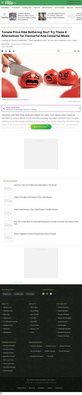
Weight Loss (7, 294)
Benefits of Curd (9, 356)
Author (50, 388)
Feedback (41, 388)
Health (5, 304)
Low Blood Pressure (10, 321)
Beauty (32, 304)
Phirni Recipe (7, 371)
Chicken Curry (51, 346)
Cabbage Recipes (64, 329)
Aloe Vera (34, 307)
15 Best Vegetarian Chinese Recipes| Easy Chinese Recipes (35, 234)
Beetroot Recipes (64, 332)
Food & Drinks (59, 7)
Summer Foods (8, 349)
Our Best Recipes (10, 181)
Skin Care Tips (8, 360)
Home (3, 27)
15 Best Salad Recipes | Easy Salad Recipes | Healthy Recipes (36, 209)
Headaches (7, 332)
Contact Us (58, 388)
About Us (32, 388)
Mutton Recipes (65, 346)
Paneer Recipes (63, 314)
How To (9, 27)
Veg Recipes (61, 304)
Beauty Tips (35, 329)
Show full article (40, 127)
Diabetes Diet (8, 311)
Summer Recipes (9, 345)
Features (4, 7)
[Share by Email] (75, 51)
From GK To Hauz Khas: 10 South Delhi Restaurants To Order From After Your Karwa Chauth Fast (46, 223)
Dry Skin (33, 318)
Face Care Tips (8, 363)
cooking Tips (26, 7)
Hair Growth (35, 314)
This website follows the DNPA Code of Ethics (41, 380)
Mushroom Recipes (64, 318)
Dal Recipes (62, 325)
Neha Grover (6, 44)
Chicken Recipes (36, 346)
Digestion (6, 329)
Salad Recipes (63, 311)
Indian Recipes (35, 342)
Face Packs (35, 325)
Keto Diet (6, 314)
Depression (7, 318)
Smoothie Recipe (9, 367)
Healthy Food (8, 325)
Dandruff (34, 321)
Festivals (70, 7)
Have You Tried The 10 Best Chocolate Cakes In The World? (35, 185)
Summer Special (9, 342)
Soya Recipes (63, 321)
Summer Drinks (8, 353)
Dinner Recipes (63, 307)
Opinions (37, 7)
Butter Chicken (50, 351)
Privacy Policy (21, 388)
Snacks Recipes (63, 336)
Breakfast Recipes (36, 356)
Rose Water (35, 311)
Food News (16, 7)
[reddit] (13, 51)
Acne (32, 332)
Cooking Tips (18, 294)
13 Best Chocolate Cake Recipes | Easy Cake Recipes (33, 197)
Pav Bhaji (50, 356)
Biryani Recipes (35, 351)
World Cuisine (47, 7)
